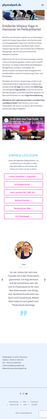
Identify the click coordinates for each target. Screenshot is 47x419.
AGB (24, 402)
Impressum (34, 402)
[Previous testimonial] (2, 280)
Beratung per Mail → (23, 208)
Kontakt (34, 405)
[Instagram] (23, 394)
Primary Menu (42, 5)
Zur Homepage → (23, 216)
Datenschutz (14, 405)
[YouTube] (26, 394)
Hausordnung (13, 402)
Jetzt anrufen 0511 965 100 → (23, 192)
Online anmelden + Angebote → (23, 176)
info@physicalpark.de (15, 365)
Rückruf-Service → (23, 200)
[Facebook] (20, 394)
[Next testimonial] (44, 280)
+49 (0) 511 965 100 (16, 360)
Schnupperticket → (23, 184)
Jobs (25, 405)
